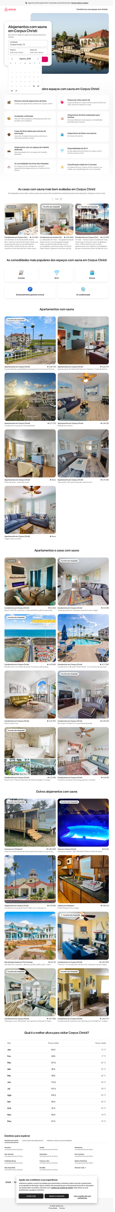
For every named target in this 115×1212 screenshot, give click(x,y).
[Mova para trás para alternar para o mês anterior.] (12, 58)
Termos (62, 1208)
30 (12, 91)
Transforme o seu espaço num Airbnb (91, 9)
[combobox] (28, 44)
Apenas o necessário (56, 1196)
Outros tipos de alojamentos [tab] (32, 1141)
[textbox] (18, 52)
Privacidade (53, 1208)
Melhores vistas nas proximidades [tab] (59, 1141)
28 (34, 86)
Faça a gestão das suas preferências (82, 1197)
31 (16, 91)
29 (38, 86)
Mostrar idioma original (79, 3)
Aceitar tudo (31, 1196)
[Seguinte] (61, 199)
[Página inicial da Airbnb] (10, 9)
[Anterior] (52, 199)
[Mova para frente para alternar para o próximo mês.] (38, 58)
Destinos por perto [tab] (11, 1141)
